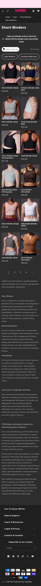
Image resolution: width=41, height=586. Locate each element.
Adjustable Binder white (29, 225)
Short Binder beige (10, 224)
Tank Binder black (29, 156)
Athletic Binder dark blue (30, 89)
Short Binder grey (10, 122)
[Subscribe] (34, 548)
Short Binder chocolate (26, 259)
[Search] (7, 11)
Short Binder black (10, 88)
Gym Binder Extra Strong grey (9, 191)
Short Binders (11, 20)
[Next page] (32, 272)
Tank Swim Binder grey (29, 123)
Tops (15, 17)
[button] (2, 11)
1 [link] (8, 272)
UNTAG (10, 582)
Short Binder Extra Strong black (10, 157)
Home (7, 17)
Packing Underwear (29, 56)
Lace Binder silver (10, 258)
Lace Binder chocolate (26, 191)
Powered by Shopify (22, 582)
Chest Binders (25, 17)
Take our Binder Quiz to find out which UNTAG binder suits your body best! (21, 39)
